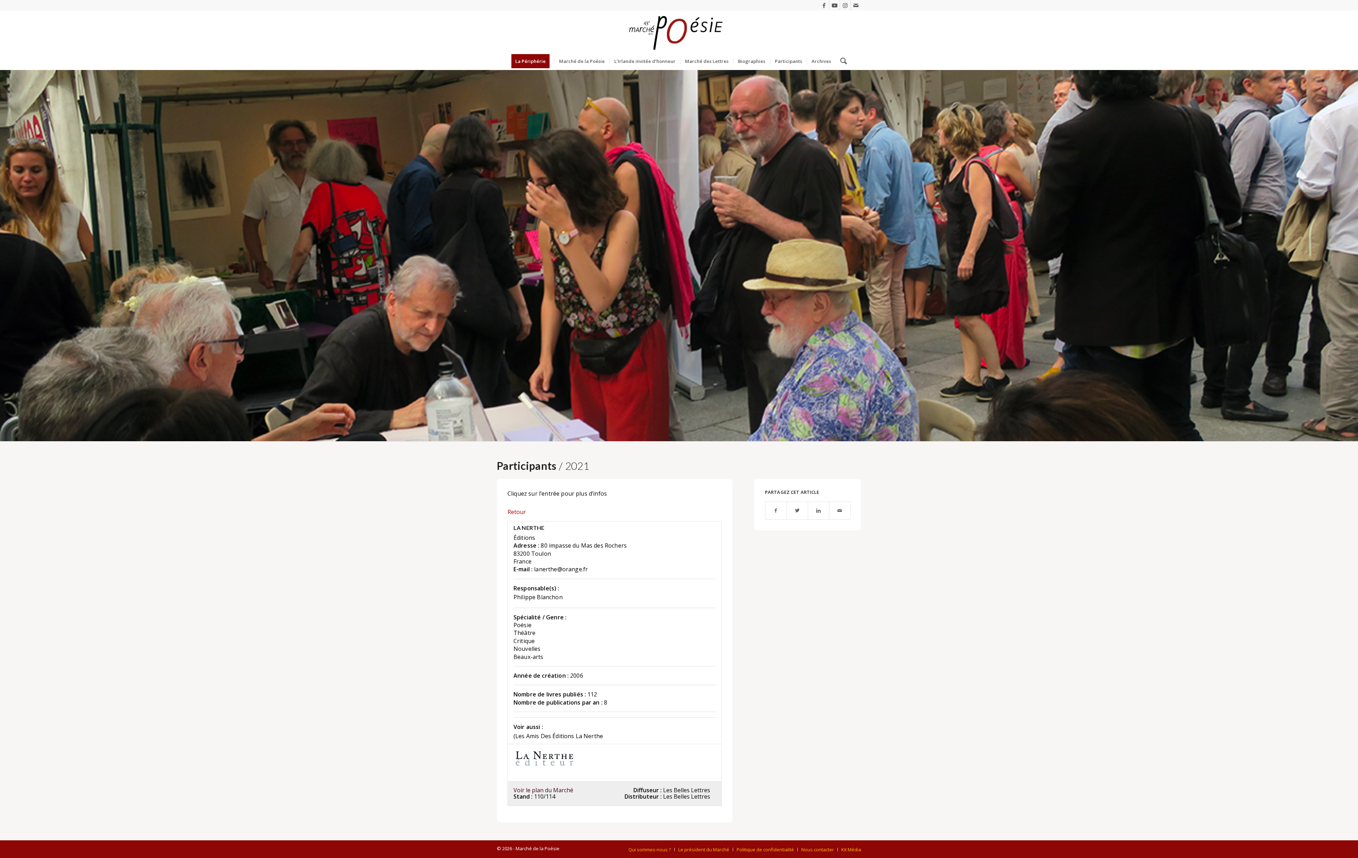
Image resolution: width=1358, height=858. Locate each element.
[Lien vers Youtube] (834, 5)
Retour (516, 512)
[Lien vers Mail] (856, 5)
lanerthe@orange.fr (561, 569)
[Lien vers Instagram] (845, 5)
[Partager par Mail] (839, 510)
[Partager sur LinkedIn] (818, 510)
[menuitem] (532, 61)
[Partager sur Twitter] (797, 510)
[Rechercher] (841, 61)
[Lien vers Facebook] (824, 5)
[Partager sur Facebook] (776, 510)
